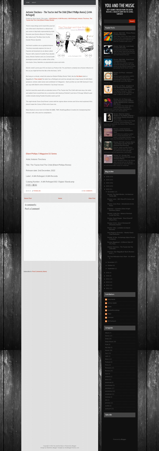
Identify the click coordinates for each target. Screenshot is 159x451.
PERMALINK (37, 190)
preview (107, 403)
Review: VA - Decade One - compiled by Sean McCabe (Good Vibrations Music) (124, 157)
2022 (108, 189)
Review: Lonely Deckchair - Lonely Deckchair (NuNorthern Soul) (123, 130)
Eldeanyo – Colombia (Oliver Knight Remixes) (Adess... (118, 209)
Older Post (92, 198)
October (110, 265)
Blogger (123, 439)
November (111, 262)
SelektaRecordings (113, 310)
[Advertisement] (51, 266)
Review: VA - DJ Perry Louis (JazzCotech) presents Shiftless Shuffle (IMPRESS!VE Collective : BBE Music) (124, 101)
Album (107, 333)
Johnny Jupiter (112, 303)
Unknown (110, 317)
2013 (108, 282)
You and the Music (119, 6)
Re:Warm (79, 76)
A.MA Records (62, 18)
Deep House (109, 341)
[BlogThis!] (29, 185)
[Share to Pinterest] (36, 185)
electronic (108, 388)
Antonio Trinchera (83, 18)
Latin (106, 356)
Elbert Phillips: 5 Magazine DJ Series (41, 154)
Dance (107, 336)
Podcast (107, 362)
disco (106, 379)
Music (107, 359)
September (111, 268)
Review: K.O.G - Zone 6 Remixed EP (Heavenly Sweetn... (118, 224)
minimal (107, 397)
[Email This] (27, 185)
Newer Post (28, 198)
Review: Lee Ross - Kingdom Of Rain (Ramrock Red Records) (123, 86)
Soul (106, 374)
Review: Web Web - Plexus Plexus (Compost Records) (124, 33)
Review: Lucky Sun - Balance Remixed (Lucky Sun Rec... (119, 214)
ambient (107, 376)
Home (28, 2)
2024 (108, 183)
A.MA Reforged (72, 18)
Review (107, 371)
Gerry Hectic (111, 299)
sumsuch (108, 409)
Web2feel (49, 447)
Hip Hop (107, 347)
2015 (108, 276)
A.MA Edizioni (53, 18)
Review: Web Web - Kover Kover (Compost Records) (123, 60)
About (34, 2)
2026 (108, 176)
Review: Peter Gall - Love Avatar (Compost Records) (123, 47)
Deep (107, 339)
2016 (108, 273)
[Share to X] (31, 185)
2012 (108, 285)
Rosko (109, 306)
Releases (108, 368)
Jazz (106, 353)
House (107, 350)
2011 (108, 288)
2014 (108, 279)
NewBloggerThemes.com (72, 447)
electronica (108, 391)
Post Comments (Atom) (39, 271)
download (108, 382)
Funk (106, 344)
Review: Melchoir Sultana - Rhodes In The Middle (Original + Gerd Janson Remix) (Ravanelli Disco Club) (123, 116)
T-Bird (109, 314)
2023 (108, 186)
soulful (107, 406)
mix (106, 400)
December (111, 192)
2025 (108, 180)
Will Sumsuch (111, 321)
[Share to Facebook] (33, 185)
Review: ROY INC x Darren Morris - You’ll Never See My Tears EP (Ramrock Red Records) (124, 143)
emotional (108, 394)
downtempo (109, 385)
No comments (87, 190)
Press (107, 365)
